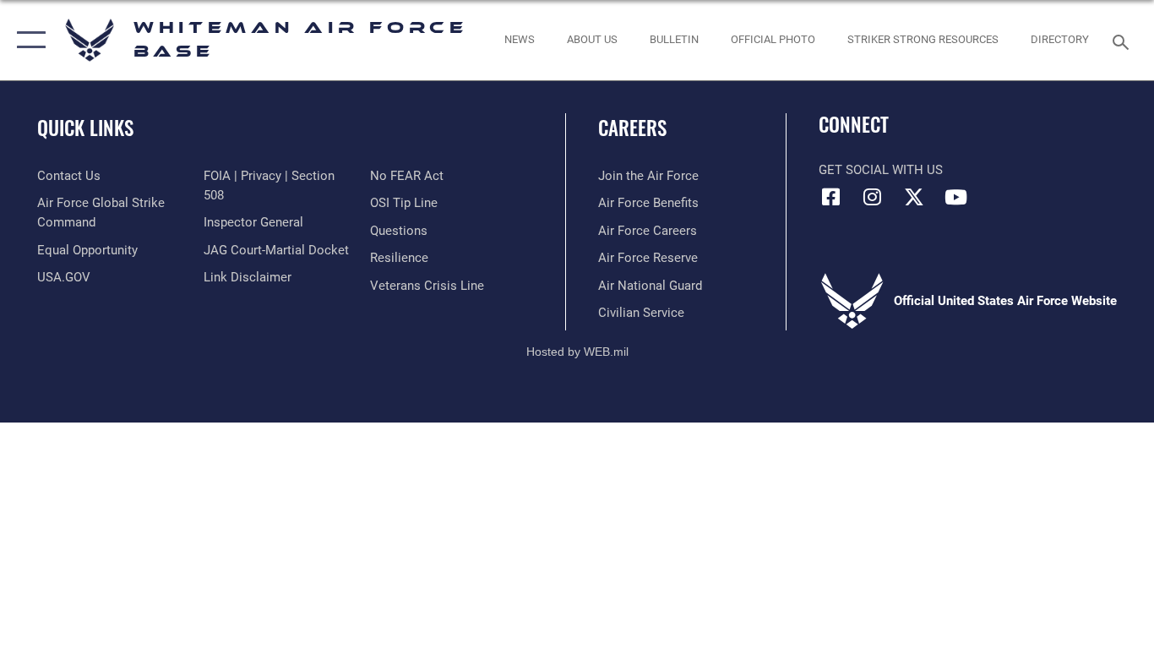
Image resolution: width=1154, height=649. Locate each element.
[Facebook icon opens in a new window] (831, 197)
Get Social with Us (881, 169)
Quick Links (85, 127)
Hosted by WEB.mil (577, 351)
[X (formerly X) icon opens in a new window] (914, 197)
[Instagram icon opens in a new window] (872, 197)
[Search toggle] (1123, 40)
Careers (632, 127)
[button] (27, 40)
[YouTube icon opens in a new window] (955, 197)
